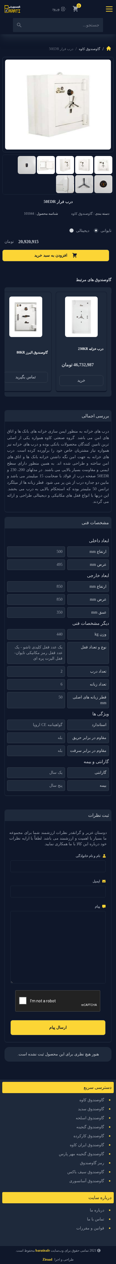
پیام (97, 906)
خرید (81, 380)
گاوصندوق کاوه (89, 49)
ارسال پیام (58, 1027)
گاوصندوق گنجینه (90, 1127)
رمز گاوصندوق (92, 1163)
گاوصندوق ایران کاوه (87, 1145)
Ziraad (47, 1259)
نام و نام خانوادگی (88, 856)
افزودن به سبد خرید (50, 255)
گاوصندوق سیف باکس (85, 1172)
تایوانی (106, 231)
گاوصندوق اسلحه (90, 1118)
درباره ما (97, 1210)
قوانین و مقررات (90, 1228)
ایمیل (96, 881)
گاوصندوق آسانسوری (86, 1181)
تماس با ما (95, 1219)
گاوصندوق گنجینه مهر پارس (81, 1154)
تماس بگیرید (25, 377)
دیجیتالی (82, 231)
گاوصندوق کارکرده (88, 1136)
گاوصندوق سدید (91, 1109)
